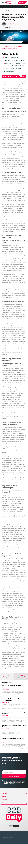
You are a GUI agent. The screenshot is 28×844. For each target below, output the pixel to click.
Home (3, 10)
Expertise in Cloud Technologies (14, 66)
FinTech (4, 799)
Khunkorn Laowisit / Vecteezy (15, 42)
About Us (4, 839)
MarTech (4, 793)
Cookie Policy (4, 834)
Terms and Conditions (20, 834)
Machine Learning (12, 48)
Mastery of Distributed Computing (15, 60)
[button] (26, 6)
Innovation (5, 48)
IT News (4, 803)
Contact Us (9, 839)
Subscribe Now (14, 776)
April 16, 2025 (7, 27)
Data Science (11, 10)
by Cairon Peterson (12, 24)
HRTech (4, 796)
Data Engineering (20, 46)
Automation (7, 46)
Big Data (13, 46)
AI (2, 46)
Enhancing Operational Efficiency (15, 63)
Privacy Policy (11, 834)
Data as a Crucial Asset (11, 57)
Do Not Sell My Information (7, 837)
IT (6, 10)
